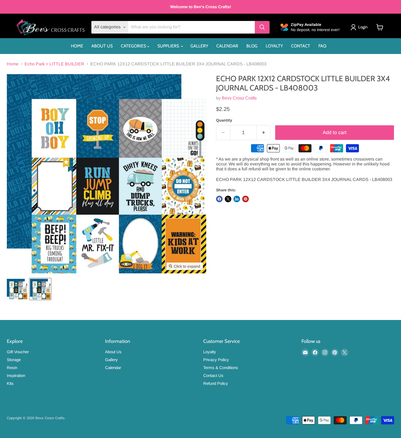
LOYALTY (274, 46)
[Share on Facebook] (219, 199)
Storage (14, 359)
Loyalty (209, 351)
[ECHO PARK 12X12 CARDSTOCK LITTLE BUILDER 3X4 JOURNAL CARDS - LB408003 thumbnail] (17, 289)
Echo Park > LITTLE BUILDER (54, 64)
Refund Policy (215, 383)
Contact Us (213, 375)
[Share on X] (228, 199)
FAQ (322, 46)
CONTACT (300, 46)
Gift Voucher (18, 351)
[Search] (262, 27)
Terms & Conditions (220, 367)
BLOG (252, 46)
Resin (12, 367)
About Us (113, 351)
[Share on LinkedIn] (237, 199)
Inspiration (16, 375)
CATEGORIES (134, 46)
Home (13, 64)
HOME (77, 46)
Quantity (224, 120)
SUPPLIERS (168, 46)
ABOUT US (102, 46)
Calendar (113, 367)
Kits (10, 383)
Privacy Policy (216, 359)
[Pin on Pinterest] (245, 199)
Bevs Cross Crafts (239, 98)
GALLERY (199, 46)
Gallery (111, 359)
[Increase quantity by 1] (264, 132)
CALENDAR (227, 46)
